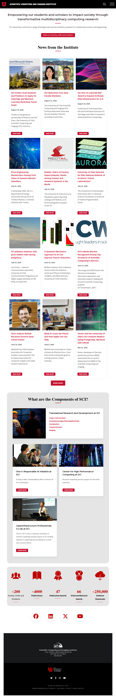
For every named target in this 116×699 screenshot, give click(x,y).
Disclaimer (61, 688)
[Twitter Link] (65, 616)
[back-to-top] (113, 694)
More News (58, 383)
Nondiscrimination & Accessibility (44, 688)
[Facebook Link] (36, 616)
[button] (24, 98)
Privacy (68, 688)
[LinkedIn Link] (51, 616)
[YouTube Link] (80, 616)
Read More (17, 133)
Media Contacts (78, 688)
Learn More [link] (22, 490)
